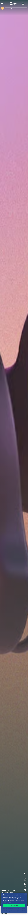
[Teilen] (25, 889)
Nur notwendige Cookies (14, 909)
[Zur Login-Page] (26, 3)
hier (10, 902)
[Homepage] (14, 3)
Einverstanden (14, 905)
